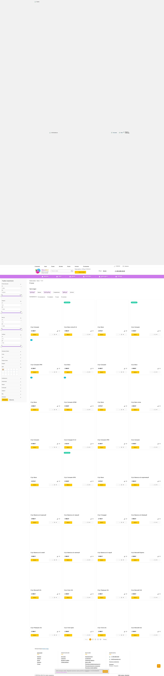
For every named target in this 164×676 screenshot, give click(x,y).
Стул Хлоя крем (69, 627)
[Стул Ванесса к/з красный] (45, 501)
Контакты (77, 266)
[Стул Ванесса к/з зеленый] (79, 539)
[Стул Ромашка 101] (45, 614)
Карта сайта (88, 662)
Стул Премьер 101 (103, 590)
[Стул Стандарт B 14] (79, 426)
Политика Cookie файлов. (61, 672)
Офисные (65, 292)
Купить (34, 334)
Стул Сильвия (35, 327)
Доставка (61, 266)
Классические (47, 292)
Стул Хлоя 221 (102, 627)
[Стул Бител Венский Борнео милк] (146, 539)
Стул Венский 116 (136, 590)
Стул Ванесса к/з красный (38, 515)
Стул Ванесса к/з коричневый (140, 477)
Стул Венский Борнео (137, 552)
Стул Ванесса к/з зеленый (72, 552)
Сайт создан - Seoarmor (123, 675)
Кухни (38, 660)
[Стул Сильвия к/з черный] (45, 314)
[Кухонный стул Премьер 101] (112, 577)
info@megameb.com (54, 132)
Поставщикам (86, 266)
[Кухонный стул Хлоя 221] (112, 614)
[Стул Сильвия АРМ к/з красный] (112, 426)
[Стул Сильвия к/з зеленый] (45, 426)
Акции (45, 266)
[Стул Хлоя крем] (79, 614)
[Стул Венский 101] (45, 577)
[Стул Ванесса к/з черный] (79, 501)
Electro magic (45, 648)
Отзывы (52, 266)
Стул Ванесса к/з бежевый (139, 515)
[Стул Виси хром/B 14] (146, 351)
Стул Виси (101, 327)
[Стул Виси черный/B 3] (79, 351)
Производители (89, 656)
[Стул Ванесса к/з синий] (45, 539)
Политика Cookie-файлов (91, 667)
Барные (39, 292)
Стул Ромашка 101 (36, 627)
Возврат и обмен (65, 660)
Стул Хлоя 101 (68, 590)
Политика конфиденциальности (92, 664)
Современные (56, 292)
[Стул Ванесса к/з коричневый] (146, 464)
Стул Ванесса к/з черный (71, 515)
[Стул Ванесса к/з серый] (112, 539)
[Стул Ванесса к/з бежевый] (146, 501)
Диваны (39, 658)
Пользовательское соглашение (92, 666)
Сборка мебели (64, 662)
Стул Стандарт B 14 (70, 440)
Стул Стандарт (102, 515)
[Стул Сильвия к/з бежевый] (112, 351)
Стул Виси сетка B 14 (70, 327)
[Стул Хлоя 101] (79, 577)
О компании (37, 266)
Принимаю (105, 671)
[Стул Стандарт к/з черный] (112, 501)
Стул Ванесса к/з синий (38, 552)
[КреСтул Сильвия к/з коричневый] (146, 426)
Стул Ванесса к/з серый (105, 552)
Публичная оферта (89, 660)
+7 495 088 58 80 (120, 271)
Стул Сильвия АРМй (70, 402)
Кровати (39, 656)
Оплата (68, 266)
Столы (38, 664)
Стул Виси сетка (136, 402)
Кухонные (32, 292)
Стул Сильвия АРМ (36, 364)
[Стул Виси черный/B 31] (112, 389)
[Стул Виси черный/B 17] (45, 464)
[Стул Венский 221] (146, 614)
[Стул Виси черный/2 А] (112, 314)
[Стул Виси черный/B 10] (112, 464)
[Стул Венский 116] (146, 577)
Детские (72, 292)
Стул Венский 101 (36, 590)
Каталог (39, 653)
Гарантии (63, 658)
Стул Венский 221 (136, 627)
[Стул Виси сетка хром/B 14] (146, 389)
